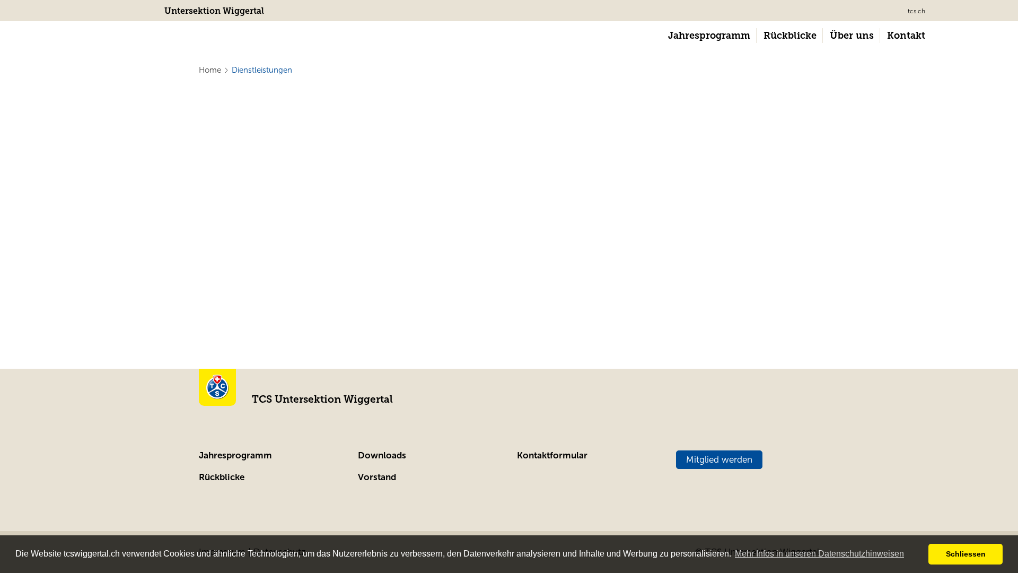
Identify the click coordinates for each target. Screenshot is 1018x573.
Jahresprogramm (235, 455)
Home (210, 70)
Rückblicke (221, 477)
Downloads (382, 455)
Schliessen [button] (966, 554)
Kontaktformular (552, 455)
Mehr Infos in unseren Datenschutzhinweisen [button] (819, 553)
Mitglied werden (719, 460)
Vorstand (377, 477)
